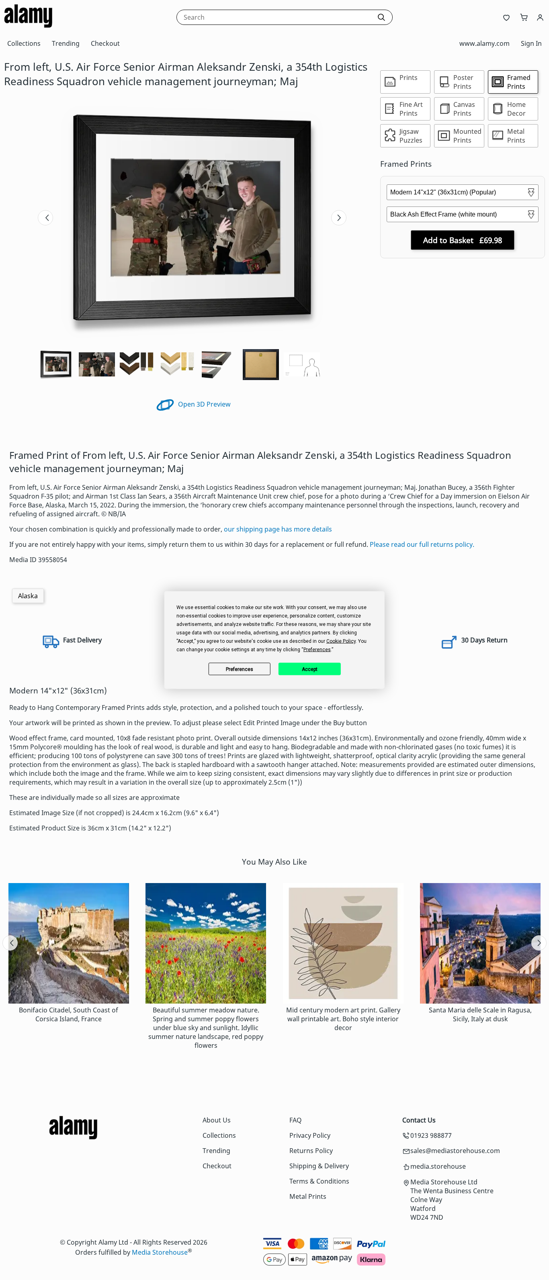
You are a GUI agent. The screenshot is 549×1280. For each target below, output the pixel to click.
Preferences (239, 669)
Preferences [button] (317, 649)
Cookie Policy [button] (341, 641)
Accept (310, 669)
